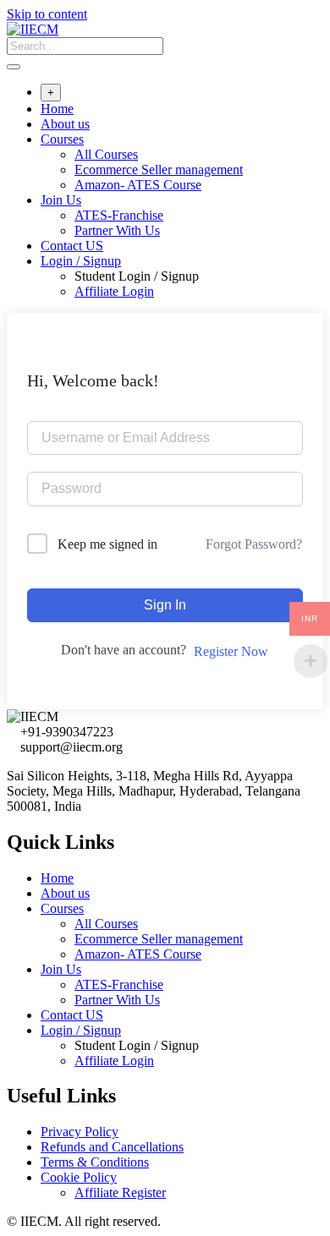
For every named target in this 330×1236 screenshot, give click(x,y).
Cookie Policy (79, 1177)
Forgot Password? (254, 544)
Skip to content (47, 14)
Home (57, 108)
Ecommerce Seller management (158, 169)
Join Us (61, 200)
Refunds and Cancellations (112, 1147)
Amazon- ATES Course (137, 185)
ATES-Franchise (118, 215)
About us (65, 124)
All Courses (106, 154)
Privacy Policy (79, 1131)
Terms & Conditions (95, 1162)
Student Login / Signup (136, 276)
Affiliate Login (114, 291)
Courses (62, 139)
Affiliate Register (120, 1192)
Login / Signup (81, 261)
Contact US (72, 245)
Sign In (165, 605)
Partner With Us (117, 230)
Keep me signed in (107, 544)
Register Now (231, 651)
